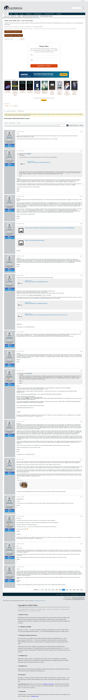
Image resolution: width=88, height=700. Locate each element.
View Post (30, 153)
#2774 (81, 543)
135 (46, 589)
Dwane (9, 156)
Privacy (67, 594)
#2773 (81, 516)
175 (49, 589)
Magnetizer (59, 13)
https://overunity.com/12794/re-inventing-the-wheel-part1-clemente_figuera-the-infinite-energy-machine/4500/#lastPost (50, 227)
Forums (5, 14)
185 (63, 589)
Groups (21, 13)
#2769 (81, 370)
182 (53, 589)
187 (70, 589)
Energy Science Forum (49, 13)
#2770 (81, 421)
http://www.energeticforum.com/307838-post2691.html (36, 281)
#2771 (81, 459)
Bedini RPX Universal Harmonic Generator (30, 16)
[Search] (83, 8)
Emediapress (28, 13)
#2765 (81, 256)
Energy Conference (38, 13)
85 (42, 589)
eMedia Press (36, 17)
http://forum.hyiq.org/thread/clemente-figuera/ (34, 240)
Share (10, 144)
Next (82, 589)
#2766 (81, 275)
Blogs (11, 13)
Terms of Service (74, 594)
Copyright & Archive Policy (39, 600)
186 (67, 589)
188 (74, 589)
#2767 (81, 332)
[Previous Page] (77, 125)
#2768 (81, 351)
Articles (16, 13)
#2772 (81, 497)
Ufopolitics (9, 376)
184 (60, 589)
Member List (13, 16)
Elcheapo (9, 136)
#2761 (81, 131)
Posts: (8, 142)
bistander (9, 502)
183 (56, 589)
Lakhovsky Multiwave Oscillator (46, 16)
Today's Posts (7, 16)
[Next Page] (78, 125)
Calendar (19, 16)
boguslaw (9, 337)
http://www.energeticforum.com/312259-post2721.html (39, 162)
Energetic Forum (31, 161)
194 (77, 589)
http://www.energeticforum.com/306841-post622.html (36, 303)
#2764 (81, 223)
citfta (9, 464)
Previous (36, 589)
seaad (9, 229)
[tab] (6, 123)
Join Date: (7, 141)
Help (57, 594)
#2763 (81, 196)
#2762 (81, 151)
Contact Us (62, 594)
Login (82, 0)
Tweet (10, 146)
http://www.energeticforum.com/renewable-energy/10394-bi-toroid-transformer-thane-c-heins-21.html (46, 314)
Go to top (82, 594)
